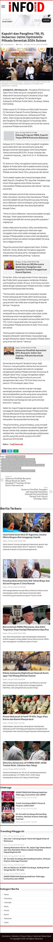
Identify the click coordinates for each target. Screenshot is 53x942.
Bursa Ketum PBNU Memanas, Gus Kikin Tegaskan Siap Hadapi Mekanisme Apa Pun (26, 628)
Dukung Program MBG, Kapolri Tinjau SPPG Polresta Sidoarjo (31, 136)
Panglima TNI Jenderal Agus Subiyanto (18, 471)
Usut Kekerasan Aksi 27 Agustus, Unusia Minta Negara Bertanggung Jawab (24, 536)
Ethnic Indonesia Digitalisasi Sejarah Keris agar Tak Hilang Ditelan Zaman (26, 674)
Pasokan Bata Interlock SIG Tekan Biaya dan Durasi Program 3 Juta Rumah (26, 582)
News (20, 44)
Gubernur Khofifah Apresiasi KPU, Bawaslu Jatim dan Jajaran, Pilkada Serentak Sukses (30, 354)
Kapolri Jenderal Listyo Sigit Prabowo (18, 459)
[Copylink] (22, 451)
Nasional (7, 918)
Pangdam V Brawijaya (15, 457)
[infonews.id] (26, 7)
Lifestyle (7, 902)
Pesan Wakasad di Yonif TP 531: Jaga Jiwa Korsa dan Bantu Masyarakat (25, 718)
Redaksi (15, 936)
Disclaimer (6, 936)
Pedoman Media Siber (42, 936)
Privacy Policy (26, 936)
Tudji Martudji (16, 444)
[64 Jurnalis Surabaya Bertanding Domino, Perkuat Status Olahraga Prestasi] (8, 818)
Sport (6, 914)
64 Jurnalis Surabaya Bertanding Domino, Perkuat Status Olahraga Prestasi (31, 816)
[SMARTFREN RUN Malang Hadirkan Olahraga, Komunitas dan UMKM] (8, 796)
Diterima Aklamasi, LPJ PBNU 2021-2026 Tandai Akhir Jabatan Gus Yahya (25, 764)
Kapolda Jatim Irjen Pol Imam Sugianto (18, 462)
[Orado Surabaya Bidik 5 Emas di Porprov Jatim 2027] (8, 807)
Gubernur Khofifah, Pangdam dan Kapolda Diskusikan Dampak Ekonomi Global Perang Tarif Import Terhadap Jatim (34, 493)
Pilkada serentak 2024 (11, 468)
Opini (6, 922)
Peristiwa (8, 898)
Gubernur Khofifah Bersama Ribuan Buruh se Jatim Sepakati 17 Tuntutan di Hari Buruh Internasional (18, 481)
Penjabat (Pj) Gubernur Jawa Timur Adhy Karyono (23, 465)
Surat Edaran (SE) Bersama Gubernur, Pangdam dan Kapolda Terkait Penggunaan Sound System (31, 268)
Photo (6, 910)
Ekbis (6, 906)
